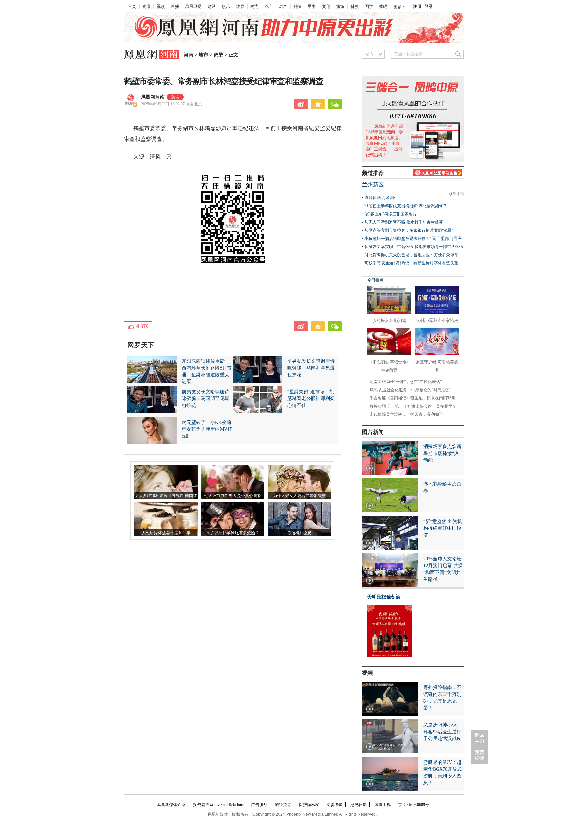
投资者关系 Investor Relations (218, 804)
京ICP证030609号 (413, 804)
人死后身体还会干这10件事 (166, 532)
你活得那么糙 (299, 532)
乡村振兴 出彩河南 (389, 320)
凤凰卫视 (193, 6)
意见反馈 (358, 804)
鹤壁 (218, 55)
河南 (188, 55)
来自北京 (171, 104)
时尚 (254, 6)
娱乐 (226, 6)
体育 (240, 6)
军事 (312, 6)
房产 (283, 6)
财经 (212, 6)
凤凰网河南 (153, 96)
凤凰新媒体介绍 (171, 804)
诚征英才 (283, 804)
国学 (369, 6)
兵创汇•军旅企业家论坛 (437, 320)
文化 (326, 6)
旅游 (340, 6)
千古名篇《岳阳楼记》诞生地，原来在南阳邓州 (412, 398)
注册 (417, 6)
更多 (398, 6)
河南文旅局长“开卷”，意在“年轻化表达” (406, 381)
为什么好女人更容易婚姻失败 (299, 495)
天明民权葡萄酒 (384, 597)
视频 (161, 6)
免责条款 (335, 804)
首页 (132, 6)
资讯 (146, 6)
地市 (203, 55)
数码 (383, 6)
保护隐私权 (309, 804)
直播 (175, 6)
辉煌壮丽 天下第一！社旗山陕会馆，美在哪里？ (413, 406)
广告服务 (259, 804)
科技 (297, 6)
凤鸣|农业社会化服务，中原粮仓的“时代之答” (410, 390)
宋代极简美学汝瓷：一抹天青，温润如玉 (406, 414)
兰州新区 (373, 184)
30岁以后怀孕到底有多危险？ (232, 532)
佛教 (354, 6)
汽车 (269, 6)
